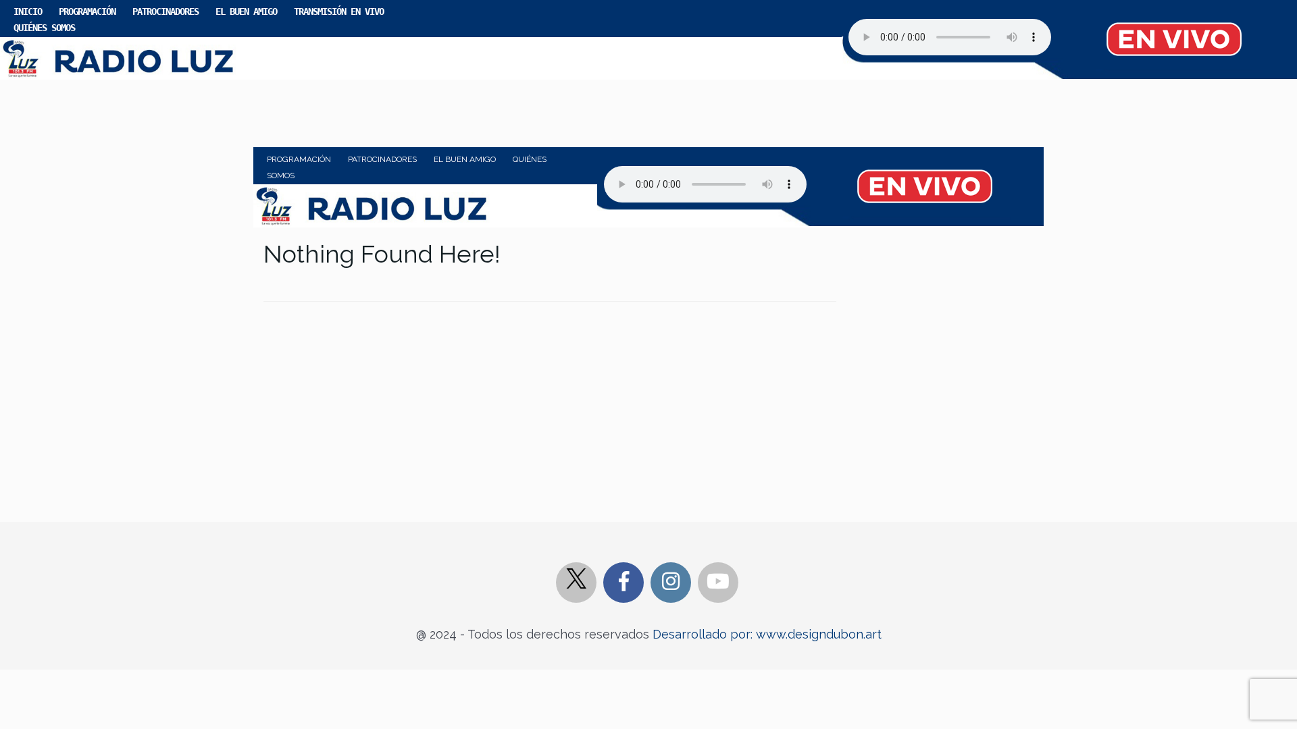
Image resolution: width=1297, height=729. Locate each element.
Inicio (28, 11)
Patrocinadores (165, 11)
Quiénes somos (44, 27)
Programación (87, 11)
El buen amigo (246, 11)
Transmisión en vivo (339, 11)
